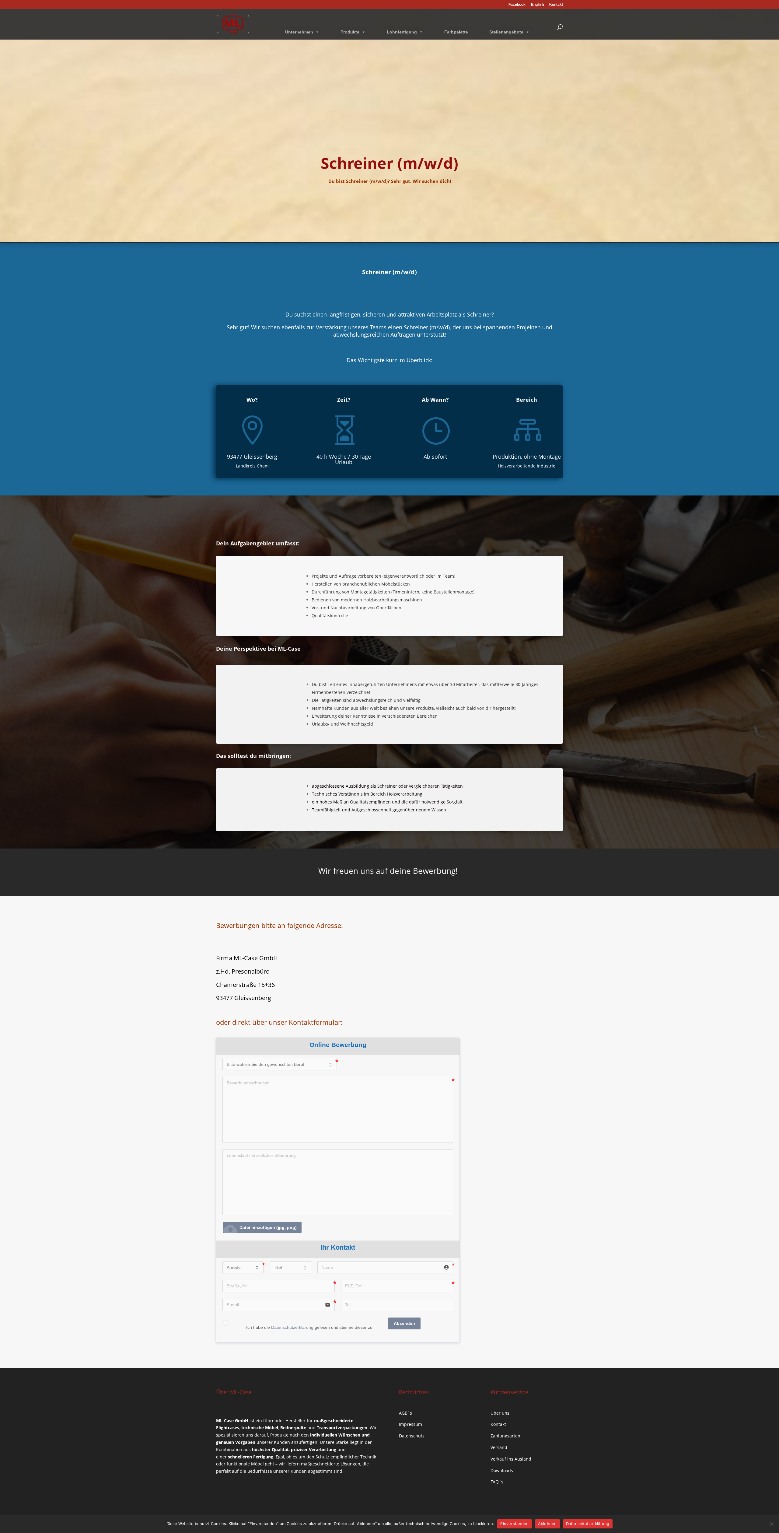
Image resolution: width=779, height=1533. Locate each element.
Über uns (500, 1413)
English (537, 5)
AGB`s (405, 1413)
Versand (499, 1447)
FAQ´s (497, 1482)
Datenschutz (411, 1436)
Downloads (502, 1470)
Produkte (350, 32)
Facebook (517, 5)
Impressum (410, 1424)
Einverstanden (514, 1523)
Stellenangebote (506, 32)
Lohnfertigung (402, 32)
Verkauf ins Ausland (511, 1459)
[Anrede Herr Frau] (243, 1267)
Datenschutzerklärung (292, 1327)
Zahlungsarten (505, 1436)
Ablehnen (547, 1523)
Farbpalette (456, 32)
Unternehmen (299, 32)
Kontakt (556, 5)
